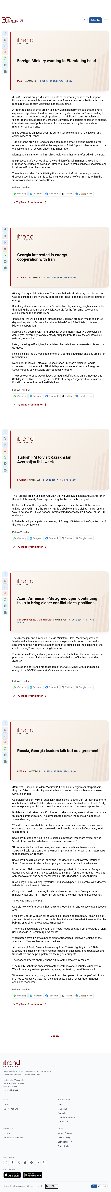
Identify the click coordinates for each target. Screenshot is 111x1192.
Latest (6, 1104)
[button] (5, 33)
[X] (18, 1162)
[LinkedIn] (37, 1162)
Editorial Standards (66, 1117)
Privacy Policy (64, 1138)
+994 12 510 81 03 (10, 1087)
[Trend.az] (13, 20)
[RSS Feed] (44, 1162)
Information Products (13, 1138)
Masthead (62, 1109)
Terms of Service (65, 1133)
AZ (99, 1186)
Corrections (63, 1121)
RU (104, 1186)
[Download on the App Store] (12, 1175)
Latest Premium (10, 1109)
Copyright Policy (65, 1142)
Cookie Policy (64, 1146)
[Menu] (106, 20)
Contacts (62, 1113)
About (60, 1104)
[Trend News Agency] (11, 1063)
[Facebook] (12, 1162)
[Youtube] (25, 1162)
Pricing (6, 1133)
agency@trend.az (10, 1090)
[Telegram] (31, 1162)
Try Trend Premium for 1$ (31, 202)
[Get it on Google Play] (32, 1175)
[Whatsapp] (6, 1162)
